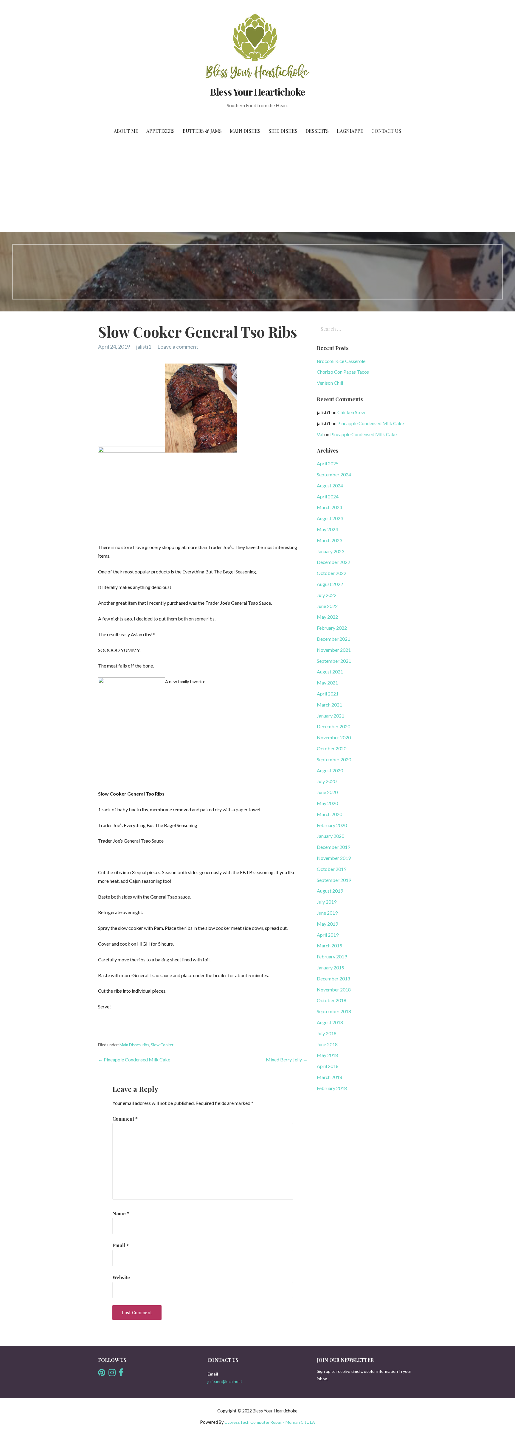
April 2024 (328, 496)
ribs (145, 1044)
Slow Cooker (162, 1044)
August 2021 (330, 671)
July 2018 (326, 1033)
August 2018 (330, 1022)
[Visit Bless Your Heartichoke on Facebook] (121, 1373)
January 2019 (330, 967)
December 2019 (333, 847)
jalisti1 (143, 346)
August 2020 (330, 770)
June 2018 (327, 1044)
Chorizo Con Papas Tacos (343, 372)
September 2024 (334, 474)
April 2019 (328, 935)
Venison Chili (330, 383)
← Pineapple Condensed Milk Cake (134, 1059)
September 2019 (334, 880)
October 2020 (331, 748)
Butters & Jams (202, 131)
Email (120, 1245)
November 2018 (334, 989)
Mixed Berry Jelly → (287, 1059)
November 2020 (334, 737)
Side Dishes (283, 131)
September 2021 (334, 661)
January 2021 (330, 715)
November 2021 (334, 650)
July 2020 (326, 781)
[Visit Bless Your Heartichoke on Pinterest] (101, 1373)
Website (121, 1277)
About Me (126, 131)
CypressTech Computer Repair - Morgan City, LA (269, 1422)
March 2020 (329, 814)
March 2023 (329, 540)
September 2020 (334, 759)
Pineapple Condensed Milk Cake (370, 423)
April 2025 (328, 463)
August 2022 (330, 584)
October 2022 (331, 573)
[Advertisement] (257, 187)
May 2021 (327, 682)
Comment (125, 1119)
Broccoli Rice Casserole (341, 361)
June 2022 (327, 606)
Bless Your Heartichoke (257, 91)
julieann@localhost (224, 1381)
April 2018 (328, 1066)
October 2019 (331, 869)
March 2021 (329, 704)
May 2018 (327, 1055)
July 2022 (326, 595)
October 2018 (331, 1000)
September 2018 (334, 1011)
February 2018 (332, 1088)
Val (320, 434)
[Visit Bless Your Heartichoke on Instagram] (112, 1373)
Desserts (317, 131)
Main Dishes (245, 131)
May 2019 (327, 924)
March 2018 (329, 1077)
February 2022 (332, 628)
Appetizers (160, 131)
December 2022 (333, 562)
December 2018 (333, 978)
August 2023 (330, 518)
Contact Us (386, 131)
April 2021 (328, 693)
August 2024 (330, 485)
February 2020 (332, 825)
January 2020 (330, 836)
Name (120, 1213)
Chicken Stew (351, 412)
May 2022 (327, 617)
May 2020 (327, 803)
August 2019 (330, 890)
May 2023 (327, 529)
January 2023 (330, 551)
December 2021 (333, 639)
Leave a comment (177, 346)
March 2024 (329, 507)
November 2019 (334, 858)
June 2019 (327, 913)
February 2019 (332, 956)
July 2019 (326, 902)
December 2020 (333, 726)
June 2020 (327, 792)
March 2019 (329, 945)
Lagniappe (350, 131)
